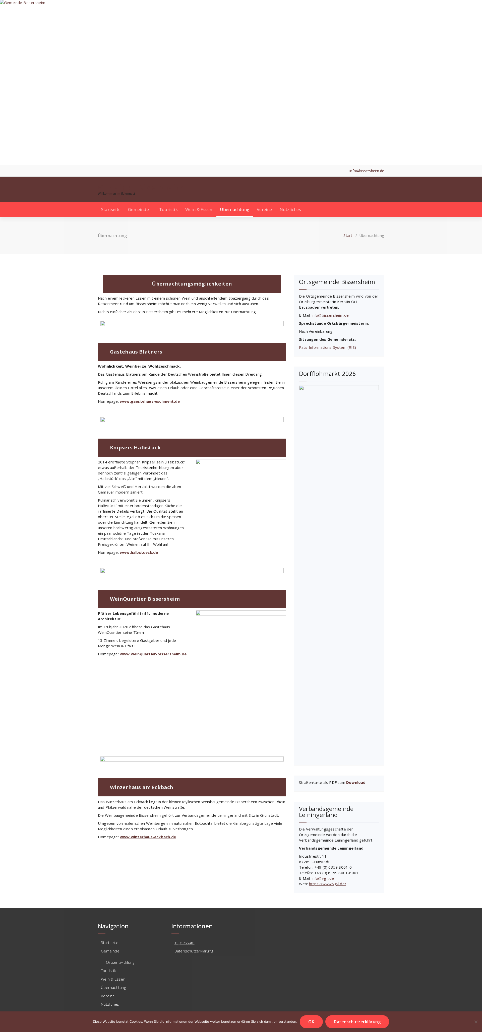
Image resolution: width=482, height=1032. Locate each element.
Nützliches (290, 209)
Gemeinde (138, 209)
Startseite (110, 209)
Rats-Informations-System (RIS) (327, 347)
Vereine (264, 209)
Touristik (168, 209)
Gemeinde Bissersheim (140, 187)
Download (356, 782)
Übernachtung (234, 209)
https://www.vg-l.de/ (327, 883)
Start (347, 235)
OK (311, 1021)
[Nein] (475, 1021)
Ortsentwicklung (120, 962)
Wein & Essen (198, 209)
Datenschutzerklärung (193, 950)
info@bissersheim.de (330, 315)
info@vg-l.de (323, 878)
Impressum (184, 942)
